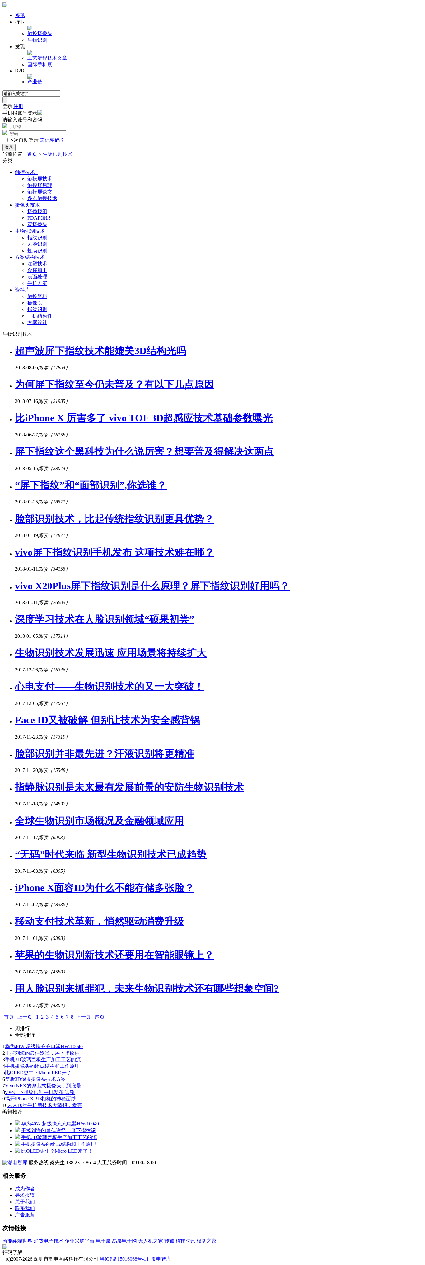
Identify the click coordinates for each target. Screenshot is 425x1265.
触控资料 (37, 296)
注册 (18, 106)
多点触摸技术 (42, 198)
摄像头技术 (29, 205)
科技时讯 (185, 1241)
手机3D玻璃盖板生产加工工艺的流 (43, 1059)
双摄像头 (37, 224)
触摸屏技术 (39, 178)
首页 (32, 154)
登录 (7, 106)
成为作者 (25, 1188)
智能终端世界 (17, 1241)
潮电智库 (161, 1259)
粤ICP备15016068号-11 (124, 1259)
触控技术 (26, 172)
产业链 (34, 81)
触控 (32, 33)
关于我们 (25, 1201)
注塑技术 (37, 263)
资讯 (20, 15)
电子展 (103, 1241)
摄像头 (44, 33)
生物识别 (37, 40)
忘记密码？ (52, 140)
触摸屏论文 (39, 191)
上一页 (25, 1017)
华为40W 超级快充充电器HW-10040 (44, 1046)
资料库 (24, 289)
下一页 (83, 1017)
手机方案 (37, 283)
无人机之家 (150, 1241)
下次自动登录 (24, 140)
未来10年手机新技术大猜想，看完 (44, 1105)
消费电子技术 (48, 1241)
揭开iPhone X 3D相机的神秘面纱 (40, 1098)
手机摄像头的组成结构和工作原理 (42, 1066)
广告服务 (25, 1214)
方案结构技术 (31, 257)
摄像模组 (37, 211)
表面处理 (37, 276)
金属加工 (37, 270)
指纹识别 (37, 237)
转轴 (169, 1241)
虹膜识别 (37, 250)
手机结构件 (39, 316)
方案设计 (37, 322)
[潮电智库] (14, 1162)
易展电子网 (124, 1241)
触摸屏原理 (39, 185)
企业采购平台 (80, 1241)
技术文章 (57, 58)
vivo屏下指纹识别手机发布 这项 (40, 1092)
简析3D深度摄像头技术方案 (35, 1079)
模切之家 (207, 1241)
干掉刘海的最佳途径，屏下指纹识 (42, 1053)
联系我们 (25, 1208)
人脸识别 (37, 244)
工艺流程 (37, 58)
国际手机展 (39, 64)
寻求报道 (25, 1195)
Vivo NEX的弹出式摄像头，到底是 (43, 1085)
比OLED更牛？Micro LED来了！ (41, 1072)
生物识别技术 (57, 154)
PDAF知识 (38, 218)
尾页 (99, 1017)
